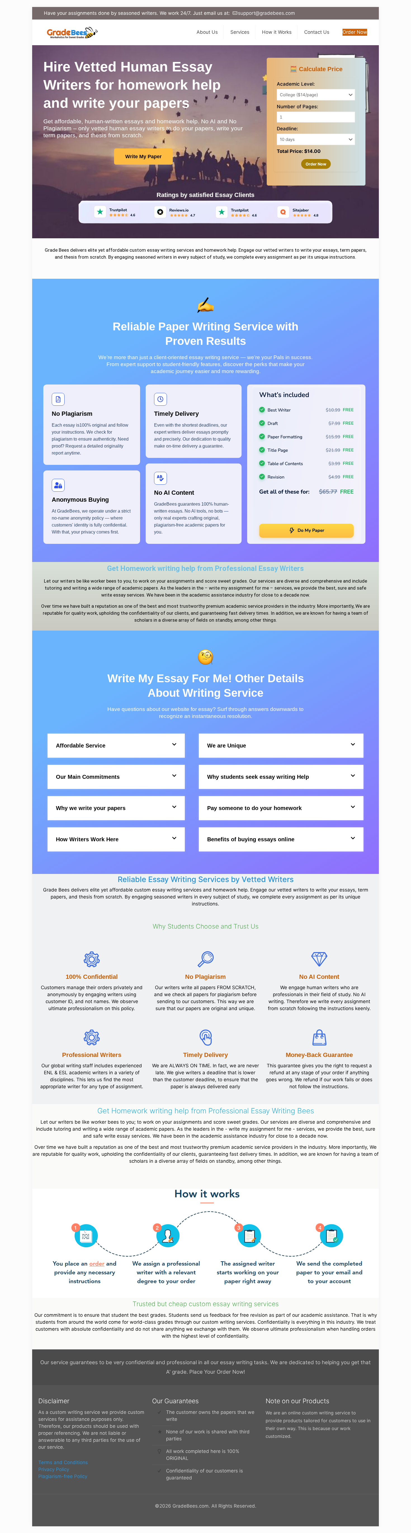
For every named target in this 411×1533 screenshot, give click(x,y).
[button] (116, 746)
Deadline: (287, 128)
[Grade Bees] (71, 32)
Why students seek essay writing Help (258, 777)
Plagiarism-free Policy (62, 1476)
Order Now (354, 32)
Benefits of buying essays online (250, 839)
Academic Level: (296, 84)
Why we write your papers (91, 808)
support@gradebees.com (266, 13)
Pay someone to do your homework (254, 808)
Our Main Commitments (88, 777)
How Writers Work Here (87, 839)
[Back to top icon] (384, 1521)
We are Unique (226, 746)
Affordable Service (80, 746)
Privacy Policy (53, 1469)
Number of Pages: (297, 106)
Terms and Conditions (63, 1462)
